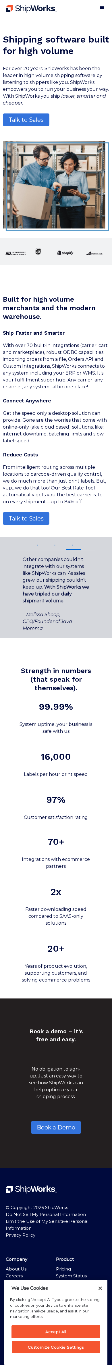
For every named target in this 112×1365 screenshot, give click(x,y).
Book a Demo (56, 1127)
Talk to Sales (26, 119)
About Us (16, 1269)
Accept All (55, 1331)
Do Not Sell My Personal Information (46, 1214)
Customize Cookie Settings (56, 1347)
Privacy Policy (20, 1235)
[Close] (100, 1288)
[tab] (38, 543)
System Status (71, 1276)
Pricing (63, 1269)
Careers (14, 1276)
